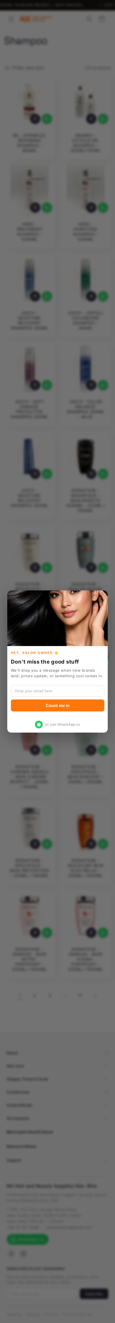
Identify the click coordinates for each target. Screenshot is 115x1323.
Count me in (58, 705)
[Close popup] (100, 597)
